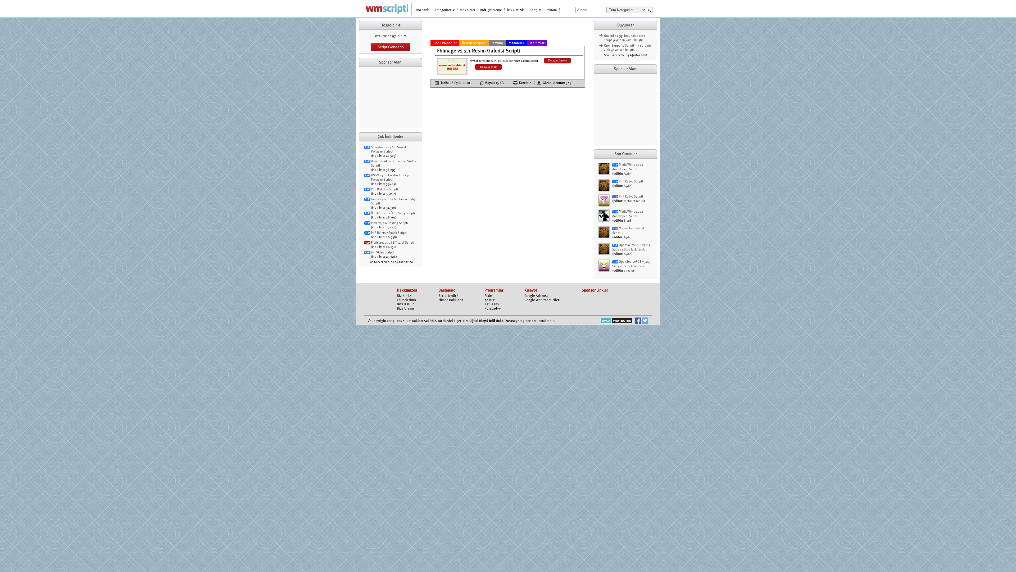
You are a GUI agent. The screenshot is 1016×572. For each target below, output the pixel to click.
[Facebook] (638, 321)
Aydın (628, 174)
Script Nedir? (448, 296)
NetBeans (491, 304)
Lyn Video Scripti (382, 252)
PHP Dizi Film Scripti (384, 189)
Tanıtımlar (537, 43)
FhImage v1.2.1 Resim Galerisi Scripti (478, 51)
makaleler (467, 10)
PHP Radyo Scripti (631, 181)
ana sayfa (422, 10)
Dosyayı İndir (488, 66)
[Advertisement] (390, 97)
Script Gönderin (391, 47)
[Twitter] (645, 321)
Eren (627, 220)
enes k (628, 270)
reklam (551, 10)
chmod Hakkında (450, 300)
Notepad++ (492, 308)
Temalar (497, 43)
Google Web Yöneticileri (542, 300)
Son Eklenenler (445, 43)
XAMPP (489, 300)
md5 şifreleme (491, 10)
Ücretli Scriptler (474, 43)
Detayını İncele (557, 60)
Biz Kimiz (404, 296)
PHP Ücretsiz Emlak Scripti (389, 233)
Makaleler (516, 43)
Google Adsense (536, 296)
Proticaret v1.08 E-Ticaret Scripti (392, 242)
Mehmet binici (634, 201)
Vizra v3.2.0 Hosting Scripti (389, 223)
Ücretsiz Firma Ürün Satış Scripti (393, 213)
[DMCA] (617, 321)
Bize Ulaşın (405, 308)
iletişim (535, 10)
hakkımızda (516, 10)
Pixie (488, 296)
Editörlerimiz (406, 300)
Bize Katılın (405, 304)
